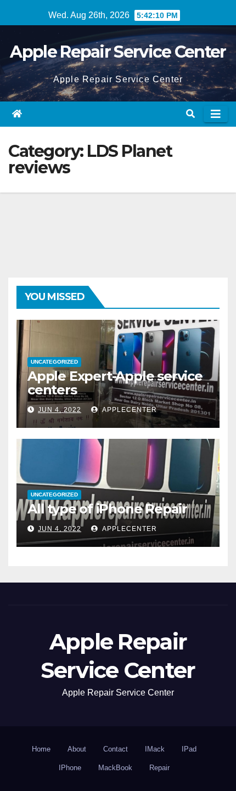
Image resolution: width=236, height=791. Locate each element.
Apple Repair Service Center (118, 52)
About (77, 749)
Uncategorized (54, 362)
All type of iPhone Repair (107, 509)
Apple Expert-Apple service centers (115, 383)
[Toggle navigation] (216, 114)
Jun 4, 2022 (59, 410)
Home (41, 749)
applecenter (128, 410)
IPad (189, 749)
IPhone (70, 768)
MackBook (115, 768)
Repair (159, 768)
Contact (115, 749)
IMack (155, 749)
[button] (190, 113)
